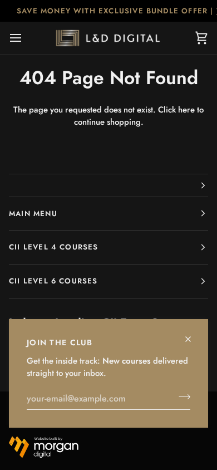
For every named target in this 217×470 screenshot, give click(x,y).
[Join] (181, 397)
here (186, 110)
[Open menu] (25, 38)
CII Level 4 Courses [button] (53, 247)
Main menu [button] (33, 213)
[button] (108, 185)
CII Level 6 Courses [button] (53, 281)
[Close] (192, 334)
